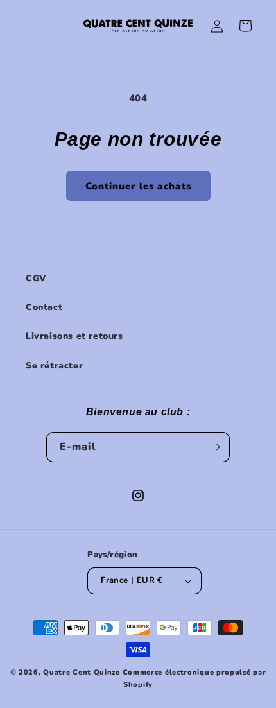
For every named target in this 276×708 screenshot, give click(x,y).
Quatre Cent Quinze (81, 672)
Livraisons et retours (74, 336)
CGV (36, 278)
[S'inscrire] (215, 447)
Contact (44, 307)
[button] (245, 26)
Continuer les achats (138, 186)
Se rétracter (54, 365)
